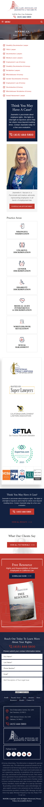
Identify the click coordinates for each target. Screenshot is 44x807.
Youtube (29, 754)
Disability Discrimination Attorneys (18, 66)
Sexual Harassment (22, 346)
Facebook (8, 754)
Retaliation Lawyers (13, 70)
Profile (6, 698)
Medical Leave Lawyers (14, 58)
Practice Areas (15, 698)
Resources (13, 700)
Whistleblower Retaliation (22, 328)
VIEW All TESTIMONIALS (20, 545)
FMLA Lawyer (11, 49)
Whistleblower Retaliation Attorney (18, 91)
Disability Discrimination (22, 288)
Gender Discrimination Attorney (17, 79)
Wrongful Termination (22, 233)
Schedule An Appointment (22, 206)
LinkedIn (24, 754)
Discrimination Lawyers (14, 53)
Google (19, 754)
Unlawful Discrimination (22, 251)
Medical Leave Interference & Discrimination (22, 308)
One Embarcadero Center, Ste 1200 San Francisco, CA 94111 (22, 711)
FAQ (24, 698)
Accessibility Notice (25, 801)
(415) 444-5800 (24, 16)
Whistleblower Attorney (14, 74)
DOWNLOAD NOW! (19, 576)
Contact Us (30, 700)
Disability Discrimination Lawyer (17, 45)
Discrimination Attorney (14, 87)
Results (21, 700)
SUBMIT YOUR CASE (22, 692)
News (38, 698)
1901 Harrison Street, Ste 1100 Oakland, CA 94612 (20, 718)
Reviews (31, 698)
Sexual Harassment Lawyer (15, 95)
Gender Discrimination (22, 270)
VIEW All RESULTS (19, 522)
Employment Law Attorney (15, 62)
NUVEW (5, 799)
